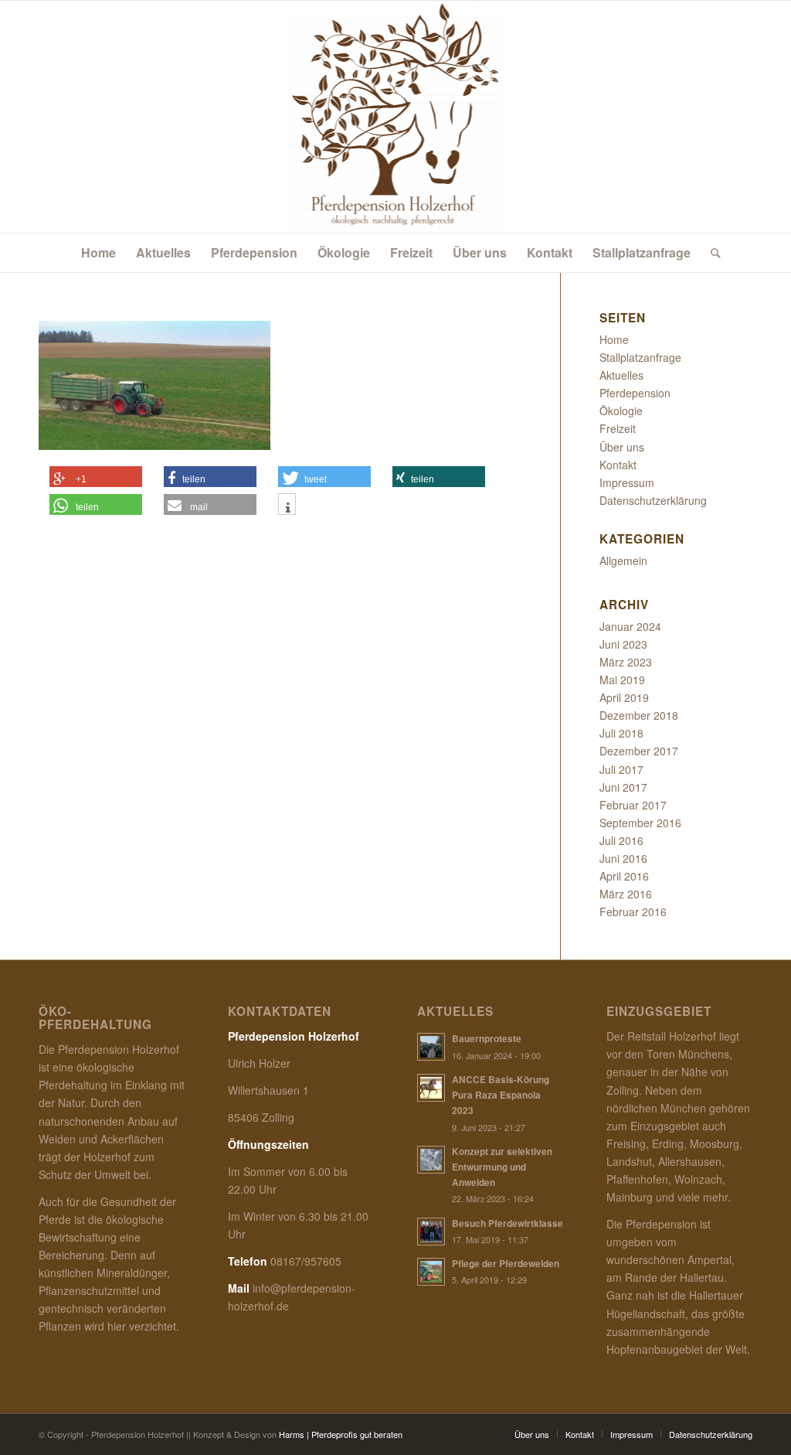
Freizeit (617, 428)
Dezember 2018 (638, 715)
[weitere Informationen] (287, 508)
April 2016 (624, 876)
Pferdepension (634, 392)
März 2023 (625, 662)
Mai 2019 (622, 679)
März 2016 (625, 893)
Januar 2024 (630, 626)
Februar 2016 (633, 911)
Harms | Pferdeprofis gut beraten (340, 1434)
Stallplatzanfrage (640, 357)
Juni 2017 (623, 787)
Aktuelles (621, 375)
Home (614, 339)
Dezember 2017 (638, 750)
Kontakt (618, 464)
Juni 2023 (623, 644)
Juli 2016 (621, 840)
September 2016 (640, 822)
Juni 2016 (623, 858)
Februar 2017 (633, 805)
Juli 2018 (621, 733)
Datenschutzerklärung (653, 500)
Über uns (621, 447)
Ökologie (621, 410)
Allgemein (623, 560)
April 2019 (624, 697)
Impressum (626, 482)
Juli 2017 (621, 769)
